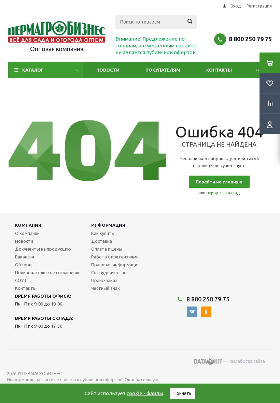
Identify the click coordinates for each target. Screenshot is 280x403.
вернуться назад (223, 193)
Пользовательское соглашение (48, 272)
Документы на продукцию (43, 249)
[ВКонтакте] (192, 312)
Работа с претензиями (115, 256)
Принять (182, 393)
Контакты (219, 70)
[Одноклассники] (206, 312)
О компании (27, 233)
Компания (28, 225)
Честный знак (105, 288)
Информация (108, 225)
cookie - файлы (145, 393)
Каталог (33, 70)
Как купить (102, 233)
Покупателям (162, 70)
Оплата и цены (106, 249)
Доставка (101, 241)
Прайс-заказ (104, 280)
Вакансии (24, 256)
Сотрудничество (109, 272)
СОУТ (21, 280)
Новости (108, 70)
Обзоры (23, 264)
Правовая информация (115, 264)
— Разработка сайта (243, 361)
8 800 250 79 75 (250, 39)
